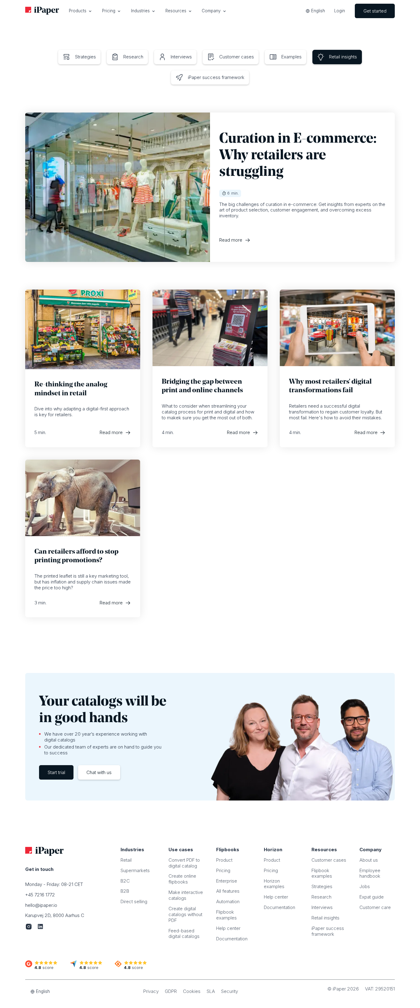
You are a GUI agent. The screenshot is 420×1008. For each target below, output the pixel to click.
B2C (125, 881)
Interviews (322, 907)
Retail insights (325, 918)
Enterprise (226, 881)
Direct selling (134, 901)
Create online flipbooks (182, 879)
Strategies (321, 886)
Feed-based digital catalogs (184, 933)
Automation (228, 901)
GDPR (171, 991)
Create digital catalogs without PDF (185, 914)
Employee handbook (369, 873)
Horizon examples (274, 884)
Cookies (191, 991)
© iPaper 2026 (343, 989)
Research (321, 897)
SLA (211, 991)
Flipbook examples (226, 915)
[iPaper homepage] (42, 11)
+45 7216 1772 (40, 895)
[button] (80, 11)
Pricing (223, 870)
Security (229, 991)
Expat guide (371, 897)
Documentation (232, 939)
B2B (125, 891)
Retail (126, 860)
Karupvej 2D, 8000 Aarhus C (54, 915)
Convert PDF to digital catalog (184, 863)
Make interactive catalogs (185, 895)
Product (224, 860)
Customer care (375, 907)
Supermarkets (135, 870)
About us (368, 860)
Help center (228, 928)
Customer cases (328, 860)
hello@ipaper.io (41, 905)
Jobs (364, 886)
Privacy (151, 991)
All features (228, 891)
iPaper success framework (327, 931)
